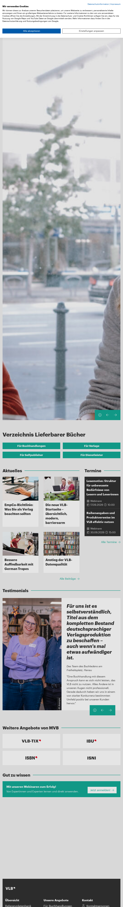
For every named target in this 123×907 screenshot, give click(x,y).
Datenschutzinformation (98, 4)
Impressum (115, 4)
